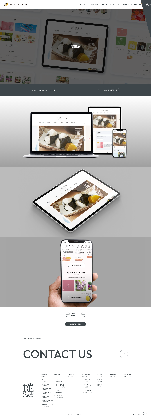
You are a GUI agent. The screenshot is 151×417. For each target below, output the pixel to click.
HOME (24, 338)
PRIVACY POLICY (137, 414)
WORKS (30, 338)
